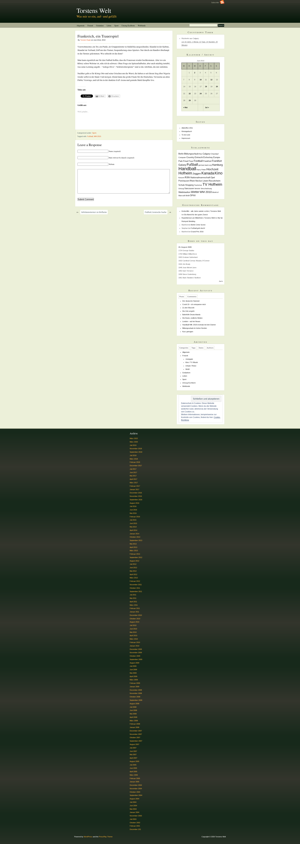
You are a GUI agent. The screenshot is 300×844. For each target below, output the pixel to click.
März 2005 (134, 775)
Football (198, 161)
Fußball (90, 136)
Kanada (207, 173)
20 (217, 86)
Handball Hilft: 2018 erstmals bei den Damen (199, 325)
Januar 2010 (134, 646)
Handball (187, 168)
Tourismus (198, 185)
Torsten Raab (85, 40)
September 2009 (136, 659)
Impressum (186, 138)
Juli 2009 (133, 666)
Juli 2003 (133, 819)
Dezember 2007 (136, 731)
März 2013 (134, 550)
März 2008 (134, 721)
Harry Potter (201, 170)
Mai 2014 (133, 527)
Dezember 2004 (136, 785)
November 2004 (136, 788)
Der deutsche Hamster (191, 301)
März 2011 (134, 605)
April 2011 (133, 602)
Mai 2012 (133, 571)
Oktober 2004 (135, 792)
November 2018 (136, 448)
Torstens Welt (94, 10)
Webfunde (141, 25)
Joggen (197, 173)
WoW (187, 195)
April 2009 (133, 676)
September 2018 (136, 452)
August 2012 (134, 561)
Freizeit (90, 25)
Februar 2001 (135, 826)
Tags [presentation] (193, 348)
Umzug (181, 188)
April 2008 (133, 717)
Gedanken (100, 25)
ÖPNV (193, 195)
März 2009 (134, 680)
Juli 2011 (133, 595)
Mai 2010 (133, 632)
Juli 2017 (133, 469)
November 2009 (136, 652)
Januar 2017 (134, 489)
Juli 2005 (133, 765)
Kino (218, 173)
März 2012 (134, 578)
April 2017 (133, 479)
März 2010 (134, 639)
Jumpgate (189, 359)
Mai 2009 (133, 673)
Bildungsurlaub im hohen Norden (194, 328)
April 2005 (133, 771)
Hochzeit (212, 169)
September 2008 (136, 700)
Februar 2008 (135, 724)
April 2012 (133, 574)
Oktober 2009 (135, 656)
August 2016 (134, 503)
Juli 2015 (133, 520)
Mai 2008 (133, 714)
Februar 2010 (135, 642)
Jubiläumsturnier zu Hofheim (94, 212)
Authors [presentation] (210, 348)
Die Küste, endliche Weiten (192, 318)
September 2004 (136, 795)
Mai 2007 (133, 754)
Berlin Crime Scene (198, 225)
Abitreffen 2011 (187, 128)
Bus (200, 154)
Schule (181, 185)
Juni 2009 (133, 669)
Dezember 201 (135, 829)
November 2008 (136, 693)
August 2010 (134, 622)
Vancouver (189, 188)
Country (190, 157)
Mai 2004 (133, 809)
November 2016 (136, 496)
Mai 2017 (133, 476)
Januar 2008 (134, 727)
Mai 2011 (133, 598)
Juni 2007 (133, 751)
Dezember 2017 (136, 466)
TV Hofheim (212, 184)
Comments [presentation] (191, 297)
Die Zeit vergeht (188, 311)
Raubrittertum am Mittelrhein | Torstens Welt (198, 218)
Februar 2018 (135, 462)
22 (190, 93)
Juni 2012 (133, 567)
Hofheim (185, 173)
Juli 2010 (133, 625)
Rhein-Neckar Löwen (199, 181)
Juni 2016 (133, 510)
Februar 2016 (135, 517)
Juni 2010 (133, 629)
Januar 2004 (134, 812)
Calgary (206, 153)
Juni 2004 (133, 806)
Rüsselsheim (214, 181)
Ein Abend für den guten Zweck (196, 215)
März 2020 (134, 442)
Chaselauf (214, 154)
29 (190, 100)
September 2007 (136, 741)
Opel (213, 177)
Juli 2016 (133, 506)
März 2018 (134, 459)
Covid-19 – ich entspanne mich (194, 304)
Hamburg (217, 164)
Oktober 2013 (135, 537)
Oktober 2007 (135, 737)
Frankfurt (207, 161)
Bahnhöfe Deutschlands (191, 314)
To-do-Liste (186, 135)
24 (201, 93)
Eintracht (199, 157)
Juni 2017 (133, 472)
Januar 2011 (134, 612)
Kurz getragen (187, 332)
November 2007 (136, 734)
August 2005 (134, 761)
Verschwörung (206, 188)
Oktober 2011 (135, 588)
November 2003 (136, 816)
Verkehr (197, 188)
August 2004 (134, 799)
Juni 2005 (133, 768)
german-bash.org (205, 165)
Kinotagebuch (187, 131)
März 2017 (134, 483)
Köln (187, 177)
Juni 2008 (133, 710)
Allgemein (80, 25)
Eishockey (208, 157)
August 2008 (134, 704)
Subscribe (215, 2)
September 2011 (136, 591)
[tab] (181, 296)
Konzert (181, 178)
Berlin (181, 154)
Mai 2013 (133, 544)
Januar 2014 (134, 534)
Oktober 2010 (135, 619)
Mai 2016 (133, 513)
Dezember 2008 (136, 690)
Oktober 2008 (135, 697)
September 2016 (136, 500)
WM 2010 (97, 136)
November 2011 (136, 585)
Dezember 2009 (136, 649)
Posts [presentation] (181, 297)
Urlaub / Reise (190, 366)
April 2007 (133, 758)
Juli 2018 (133, 455)
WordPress (88, 837)
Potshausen (183, 181)
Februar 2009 (135, 683)
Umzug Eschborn (128, 25)
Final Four (188, 161)
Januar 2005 (134, 782)
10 (201, 80)
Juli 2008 (133, 707)
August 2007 (134, 744)
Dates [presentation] (201, 348)
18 (206, 86)
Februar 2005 (135, 778)
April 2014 (133, 530)
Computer (182, 157)
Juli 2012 (133, 564)
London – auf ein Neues (191, 321)
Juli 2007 (133, 748)
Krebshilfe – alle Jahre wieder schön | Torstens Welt (201, 211)
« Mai (185, 107)
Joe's (221, 281)
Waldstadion (184, 192)
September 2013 (136, 540)
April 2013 (133, 547)
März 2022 (134, 438)
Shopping (189, 185)
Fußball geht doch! (198, 228)
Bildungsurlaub (191, 153)
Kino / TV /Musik (191, 362)
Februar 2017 (135, 486)
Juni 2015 (133, 523)
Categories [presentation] (183, 348)
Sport (116, 25)
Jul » (207, 107)
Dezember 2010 (136, 615)
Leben (109, 25)
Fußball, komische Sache (155, 212)
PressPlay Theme (105, 837)
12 (211, 80)
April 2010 (133, 635)
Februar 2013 (135, 554)
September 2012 (136, 557)
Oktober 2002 (135, 823)
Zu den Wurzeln (188, 308)
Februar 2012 (135, 581)
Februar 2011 (135, 608)
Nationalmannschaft (200, 177)
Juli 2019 (133, 445)
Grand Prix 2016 (197, 232)
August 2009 (134, 663)
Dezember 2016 (136, 493)
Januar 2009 (134, 687)
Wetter (195, 192)
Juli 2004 (133, 802)
